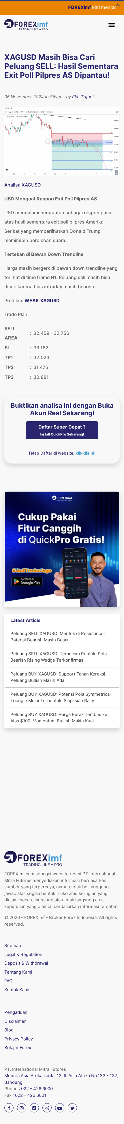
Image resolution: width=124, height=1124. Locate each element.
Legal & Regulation (23, 954)
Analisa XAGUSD (22, 185)
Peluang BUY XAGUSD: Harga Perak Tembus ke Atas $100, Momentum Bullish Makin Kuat (58, 718)
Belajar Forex (17, 1047)
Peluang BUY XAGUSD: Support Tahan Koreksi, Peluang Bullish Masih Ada (58, 677)
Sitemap (12, 945)
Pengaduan (15, 1012)
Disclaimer (15, 1021)
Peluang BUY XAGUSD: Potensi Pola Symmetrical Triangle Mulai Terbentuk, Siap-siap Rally (60, 697)
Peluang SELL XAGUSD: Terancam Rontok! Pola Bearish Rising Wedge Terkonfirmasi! (58, 657)
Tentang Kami (18, 972)
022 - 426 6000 (37, 1088)
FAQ (8, 980)
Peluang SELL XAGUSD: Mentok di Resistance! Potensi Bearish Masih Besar (57, 637)
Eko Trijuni (83, 96)
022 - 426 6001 (30, 1095)
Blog (9, 1030)
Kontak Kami (16, 989)
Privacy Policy (18, 1039)
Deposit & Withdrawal (26, 963)
